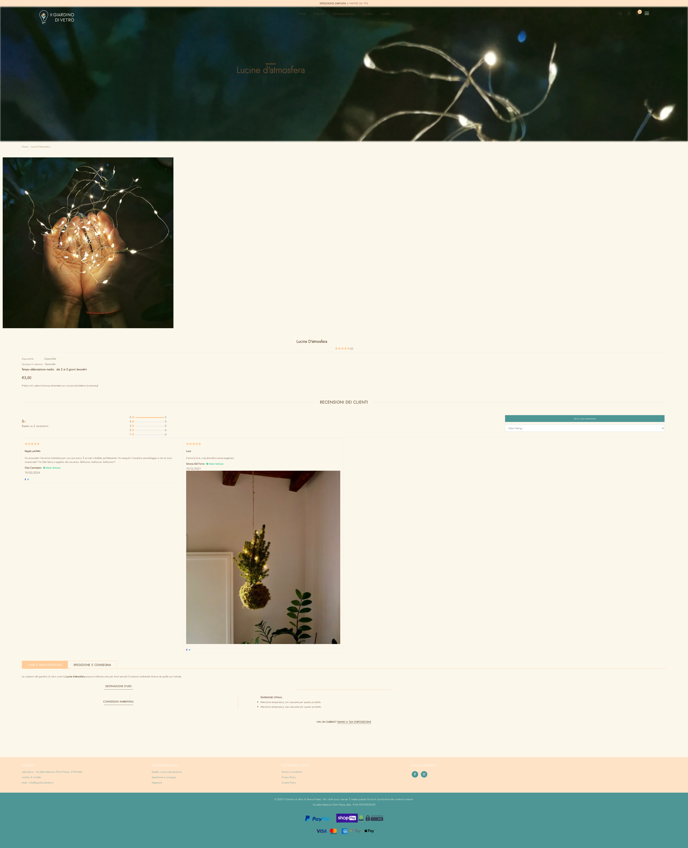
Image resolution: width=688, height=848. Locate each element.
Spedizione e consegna (92, 665)
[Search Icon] (620, 13)
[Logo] (60, 17)
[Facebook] (415, 774)
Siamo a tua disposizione (354, 722)
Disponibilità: (28, 358)
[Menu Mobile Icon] (647, 13)
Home (25, 146)
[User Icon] (629, 13)
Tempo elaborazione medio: (38, 369)
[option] (88, 242)
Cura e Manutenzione (45, 665)
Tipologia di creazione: (32, 364)
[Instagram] (424, 774)
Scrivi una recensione (585, 418)
